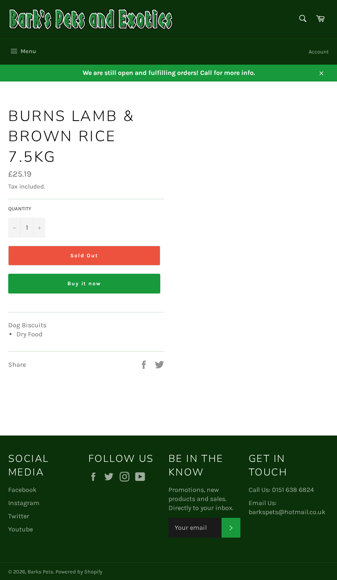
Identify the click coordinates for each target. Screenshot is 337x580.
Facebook (22, 490)
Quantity (19, 209)
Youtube (20, 529)
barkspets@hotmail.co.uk (287, 512)
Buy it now (84, 283)
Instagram (23, 503)
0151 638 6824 (293, 490)
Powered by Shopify (78, 571)
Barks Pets (40, 571)
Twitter (18, 516)
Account (319, 52)
